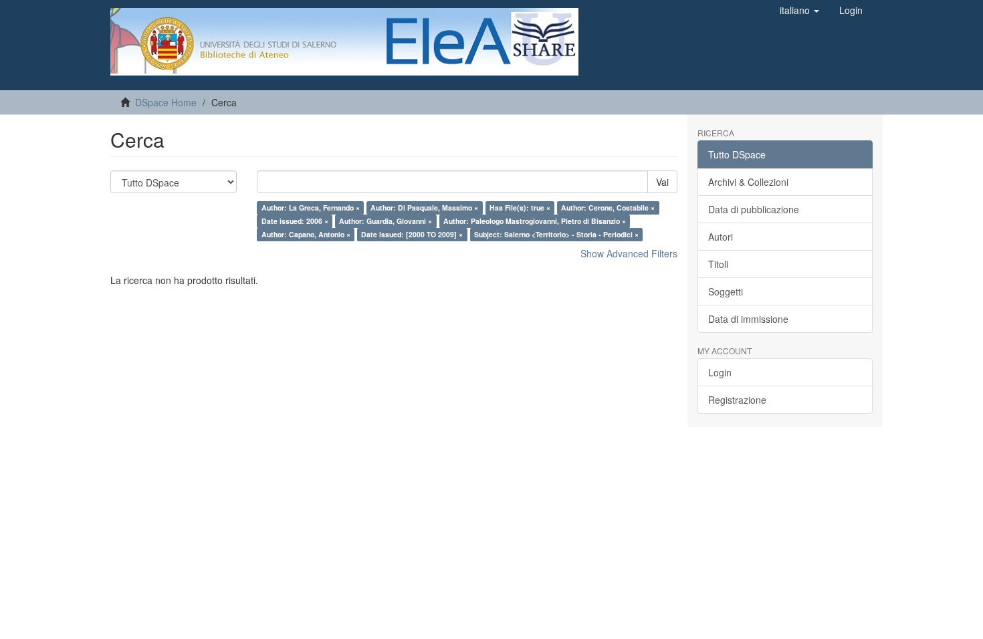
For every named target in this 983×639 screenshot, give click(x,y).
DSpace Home (166, 102)
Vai (662, 181)
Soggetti (725, 291)
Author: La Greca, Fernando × (310, 208)
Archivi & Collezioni (748, 181)
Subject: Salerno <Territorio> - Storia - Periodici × (556, 234)
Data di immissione (748, 319)
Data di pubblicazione (753, 209)
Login (720, 372)
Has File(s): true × (519, 208)
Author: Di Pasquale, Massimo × (424, 208)
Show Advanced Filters (628, 253)
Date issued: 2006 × (294, 221)
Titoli (718, 264)
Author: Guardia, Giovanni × (385, 221)
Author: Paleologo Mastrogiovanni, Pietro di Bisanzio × (534, 221)
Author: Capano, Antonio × (305, 234)
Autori (720, 236)
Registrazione (737, 399)
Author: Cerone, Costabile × (608, 208)
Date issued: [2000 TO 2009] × (412, 234)
